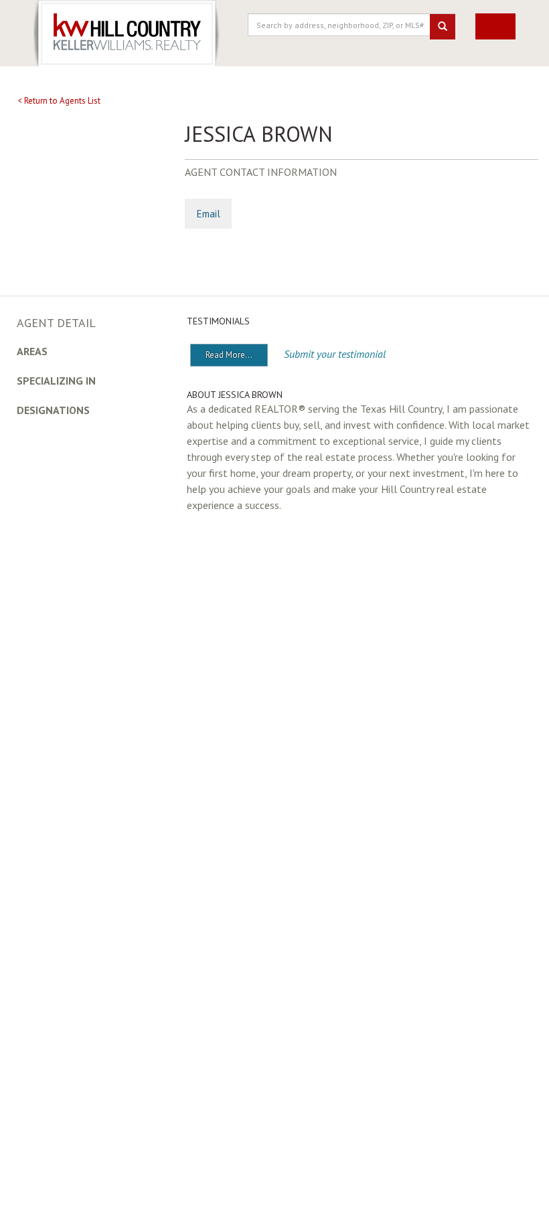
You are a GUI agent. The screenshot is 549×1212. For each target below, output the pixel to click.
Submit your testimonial (335, 354)
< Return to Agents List (58, 100)
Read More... (229, 355)
